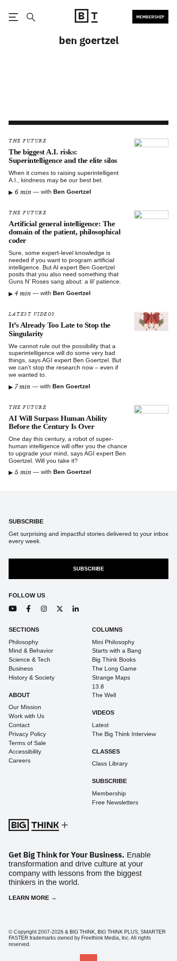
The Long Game (114, 668)
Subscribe (88, 569)
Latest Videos (32, 314)
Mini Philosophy (113, 642)
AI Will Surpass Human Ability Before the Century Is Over (58, 422)
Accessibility (25, 751)
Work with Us (26, 716)
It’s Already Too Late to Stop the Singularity (59, 329)
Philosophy (23, 642)
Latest (100, 724)
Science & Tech (29, 659)
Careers (20, 760)
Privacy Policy (27, 733)
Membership (150, 17)
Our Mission (25, 707)
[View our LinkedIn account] (75, 608)
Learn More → (33, 897)
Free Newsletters (115, 802)
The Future (27, 141)
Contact (19, 724)
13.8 (98, 686)
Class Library (110, 763)
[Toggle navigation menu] (13, 17)
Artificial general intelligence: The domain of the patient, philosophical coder (64, 232)
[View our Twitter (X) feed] (59, 608)
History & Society (32, 677)
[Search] (30, 17)
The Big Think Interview (124, 733)
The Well (104, 695)
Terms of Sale (27, 742)
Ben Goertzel (72, 191)
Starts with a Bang (116, 650)
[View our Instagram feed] (44, 608)
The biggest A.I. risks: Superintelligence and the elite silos (63, 156)
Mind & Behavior (31, 650)
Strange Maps (111, 677)
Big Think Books (114, 659)
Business (21, 668)
